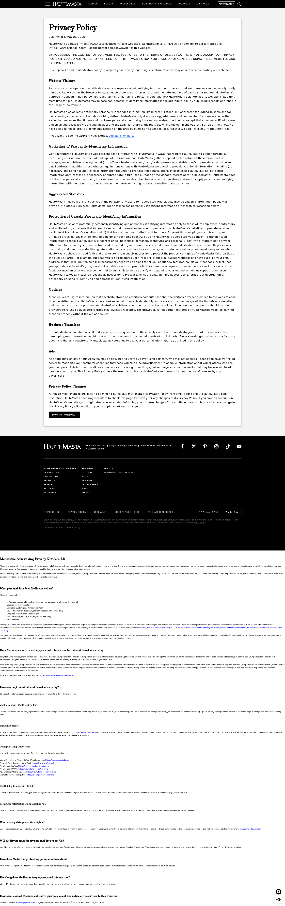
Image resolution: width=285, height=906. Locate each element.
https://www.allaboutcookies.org (156, 627)
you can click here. (121, 135)
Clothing (88, 472)
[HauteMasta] (66, 4)
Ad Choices (200, 522)
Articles (49, 488)
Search (48, 484)
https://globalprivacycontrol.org (40, 775)
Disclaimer (100, 512)
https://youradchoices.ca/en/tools (33, 769)
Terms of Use (52, 512)
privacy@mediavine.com (250, 829)
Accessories (128, 4)
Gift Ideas (203, 4)
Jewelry (87, 480)
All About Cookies (86, 732)
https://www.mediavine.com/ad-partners (57, 675)
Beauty (108, 4)
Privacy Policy (77, 512)
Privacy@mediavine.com (28, 903)
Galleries (50, 492)
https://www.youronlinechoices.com (33, 766)
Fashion (93, 4)
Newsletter (226, 4)
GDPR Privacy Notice (127, 512)
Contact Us (51, 476)
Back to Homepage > (64, 415)
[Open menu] (47, 4)
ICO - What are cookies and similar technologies (192, 627)
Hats (85, 488)
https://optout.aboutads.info (57, 760)
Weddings (184, 4)
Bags (85, 476)
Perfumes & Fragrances (157, 4)
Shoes (86, 492)
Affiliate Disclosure (161, 512)
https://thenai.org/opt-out (43, 763)
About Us (49, 480)
